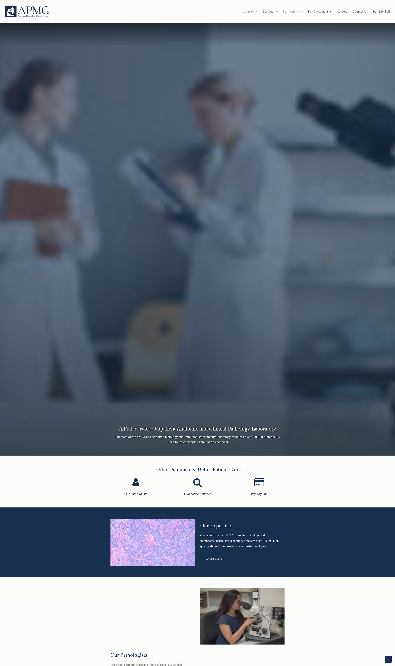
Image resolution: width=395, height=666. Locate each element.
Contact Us (360, 11)
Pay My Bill (381, 11)
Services (269, 11)
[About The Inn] (130, 487)
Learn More (214, 558)
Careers (342, 11)
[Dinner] (192, 487)
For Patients (291, 11)
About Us (248, 11)
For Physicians (318, 11)
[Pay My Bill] (254, 487)
